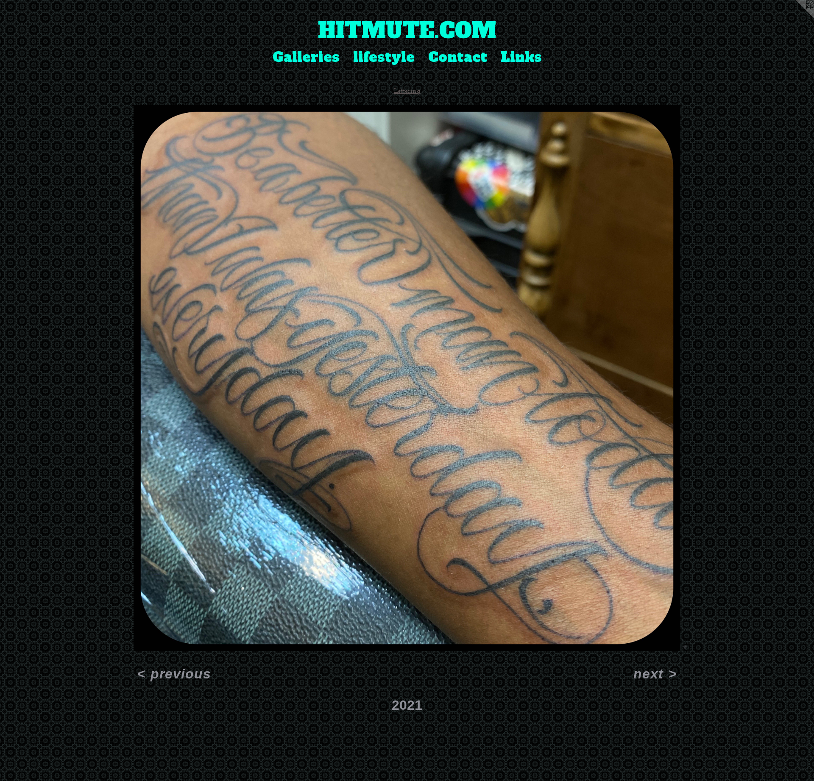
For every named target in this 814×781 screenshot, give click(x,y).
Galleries (306, 57)
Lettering (407, 91)
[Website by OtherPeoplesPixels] (797, 17)
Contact (457, 57)
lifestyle (384, 57)
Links (521, 57)
